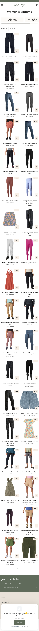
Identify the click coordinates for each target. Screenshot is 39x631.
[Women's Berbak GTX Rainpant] (10, 370)
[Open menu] (4, 5)
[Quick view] (17, 51)
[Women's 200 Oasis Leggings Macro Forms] (10, 517)
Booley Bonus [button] (6, 602)
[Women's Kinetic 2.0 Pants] (10, 158)
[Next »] (24, 569)
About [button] (3, 597)
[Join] (35, 587)
